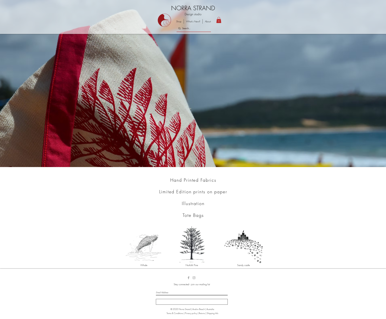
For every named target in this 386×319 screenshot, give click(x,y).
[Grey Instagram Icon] (194, 278)
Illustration (193, 203)
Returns (202, 313)
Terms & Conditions (175, 313)
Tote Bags (193, 215)
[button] (218, 20)
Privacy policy (191, 313)
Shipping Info (212, 313)
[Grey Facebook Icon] (188, 278)
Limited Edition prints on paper (193, 192)
